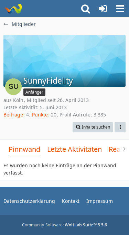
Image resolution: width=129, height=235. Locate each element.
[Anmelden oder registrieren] (103, 9)
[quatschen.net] (13, 9)
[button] (120, 9)
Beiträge (13, 114)
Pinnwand (24, 149)
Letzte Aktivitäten (74, 149)
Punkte (40, 114)
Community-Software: (64, 225)
